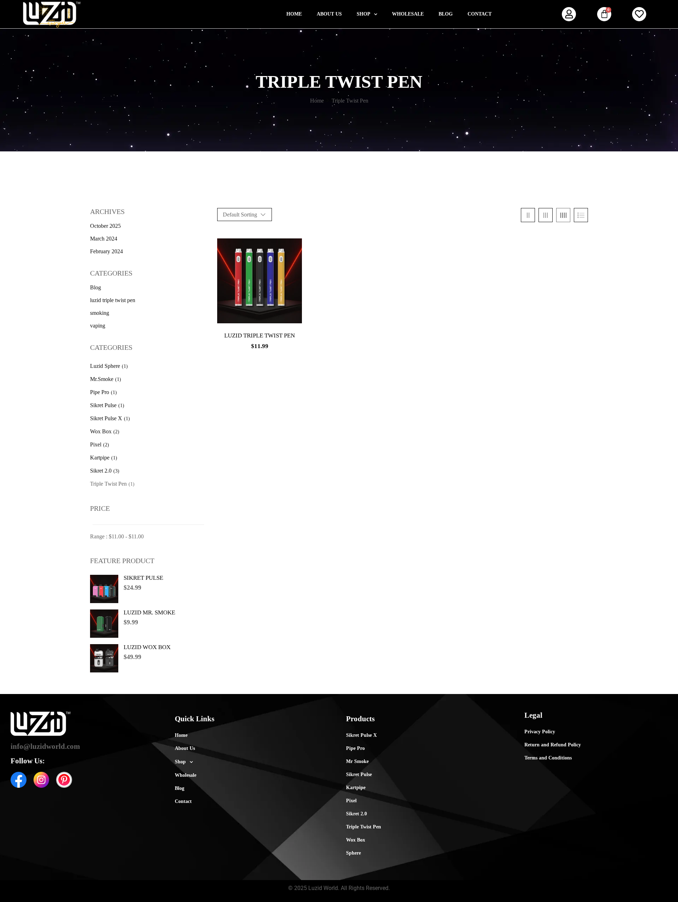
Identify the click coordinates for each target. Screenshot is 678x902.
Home (294, 14)
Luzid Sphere (105, 366)
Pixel (95, 444)
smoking (99, 313)
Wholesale (408, 14)
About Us (329, 14)
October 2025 (105, 226)
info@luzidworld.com (45, 746)
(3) (116, 471)
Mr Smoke (357, 761)
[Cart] (604, 14)
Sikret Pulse (103, 405)
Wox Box (101, 431)
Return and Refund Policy (552, 744)
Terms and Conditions (548, 758)
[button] (367, 14)
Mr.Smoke (101, 379)
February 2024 (106, 251)
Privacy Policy (539, 731)
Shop (363, 14)
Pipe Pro (99, 392)
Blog (446, 14)
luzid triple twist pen (112, 300)
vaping (97, 326)
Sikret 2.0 (101, 471)
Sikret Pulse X (106, 418)
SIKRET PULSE (143, 577)
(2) (116, 431)
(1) (125, 366)
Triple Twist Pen (108, 484)
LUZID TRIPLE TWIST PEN (259, 335)
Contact (480, 14)
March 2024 (103, 239)
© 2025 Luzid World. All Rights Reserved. (339, 888)
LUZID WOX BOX (147, 647)
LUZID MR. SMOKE (149, 612)
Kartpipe (99, 458)
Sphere (353, 853)
